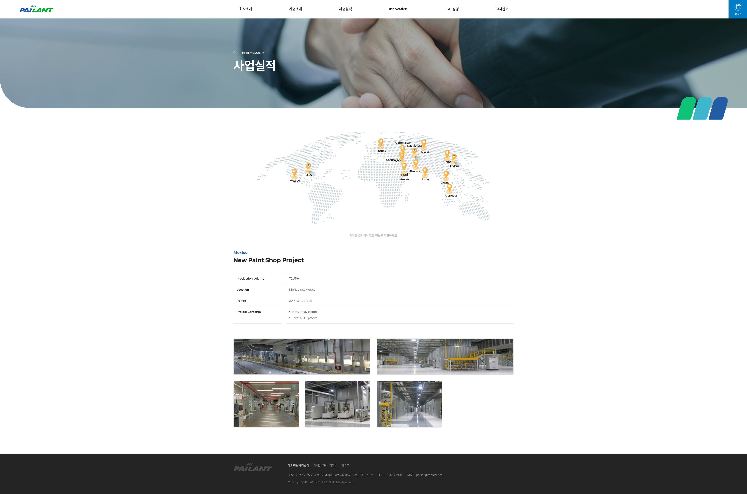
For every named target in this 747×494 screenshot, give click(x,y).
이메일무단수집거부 (325, 465)
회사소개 (245, 9)
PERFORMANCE (254, 53)
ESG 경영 (451, 9)
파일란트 (36, 9)
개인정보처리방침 (298, 465)
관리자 (346, 465)
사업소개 (295, 9)
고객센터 (502, 9)
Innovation (398, 9)
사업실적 (345, 9)
